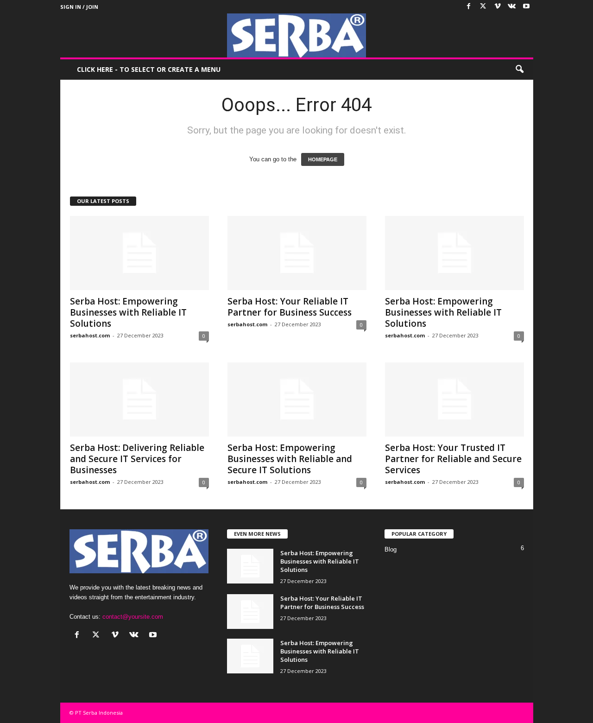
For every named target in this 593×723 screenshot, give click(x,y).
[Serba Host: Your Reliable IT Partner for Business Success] (296, 253)
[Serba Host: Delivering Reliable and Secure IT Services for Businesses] (139, 399)
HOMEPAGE (322, 159)
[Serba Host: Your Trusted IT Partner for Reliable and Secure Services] (454, 399)
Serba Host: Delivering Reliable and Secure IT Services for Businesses (137, 459)
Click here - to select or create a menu (149, 69)
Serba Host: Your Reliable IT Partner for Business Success (289, 306)
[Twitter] (483, 6)
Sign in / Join (79, 6)
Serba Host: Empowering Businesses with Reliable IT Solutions (128, 312)
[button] (519, 69)
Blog (391, 549)
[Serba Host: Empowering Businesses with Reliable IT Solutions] (139, 253)
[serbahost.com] (296, 35)
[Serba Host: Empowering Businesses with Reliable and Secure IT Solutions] (296, 399)
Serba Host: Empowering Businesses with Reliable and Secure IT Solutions (289, 459)
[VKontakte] (511, 6)
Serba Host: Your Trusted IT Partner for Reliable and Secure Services (453, 459)
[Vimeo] (497, 6)
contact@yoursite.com (132, 616)
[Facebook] (468, 6)
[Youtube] (526, 6)
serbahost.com (90, 335)
